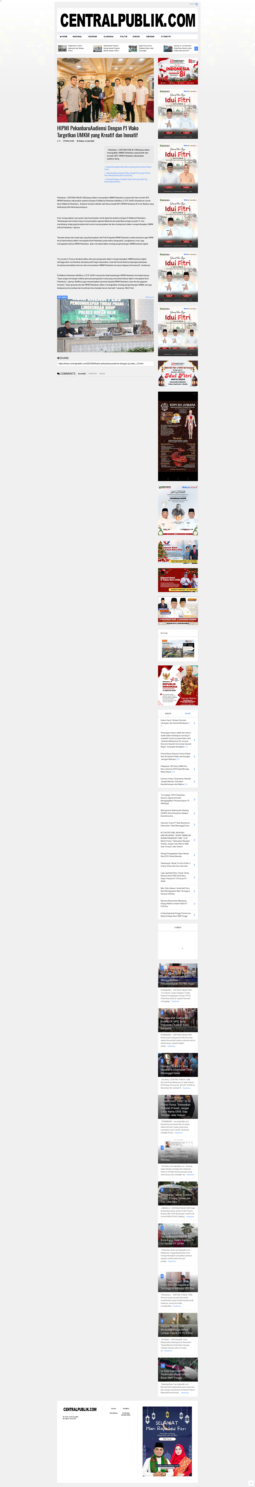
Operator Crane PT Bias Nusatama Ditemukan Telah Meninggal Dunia (176, 1070)
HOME (64, 37)
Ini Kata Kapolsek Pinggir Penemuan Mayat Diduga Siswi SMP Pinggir (175, 1374)
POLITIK (123, 37)
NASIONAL (77, 37)
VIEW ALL (149, 297)
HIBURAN (150, 37)
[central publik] (127, 30)
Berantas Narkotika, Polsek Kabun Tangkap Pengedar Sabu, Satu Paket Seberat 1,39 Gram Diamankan (142, 46)
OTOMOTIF (166, 37)
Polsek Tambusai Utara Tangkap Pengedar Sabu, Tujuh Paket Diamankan (72, 48)
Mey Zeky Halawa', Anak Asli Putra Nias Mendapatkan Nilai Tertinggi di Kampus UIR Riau (178, 1285)
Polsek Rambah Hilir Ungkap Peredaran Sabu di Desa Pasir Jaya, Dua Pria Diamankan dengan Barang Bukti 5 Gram (105, 325)
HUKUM (136, 37)
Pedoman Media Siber (126, 1414)
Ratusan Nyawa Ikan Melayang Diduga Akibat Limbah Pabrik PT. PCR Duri (177, 1330)
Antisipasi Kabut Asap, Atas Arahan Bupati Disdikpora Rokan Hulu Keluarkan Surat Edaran (106, 47)
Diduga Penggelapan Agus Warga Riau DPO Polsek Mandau (176, 1156)
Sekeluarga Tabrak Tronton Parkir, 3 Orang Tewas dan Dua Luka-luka (176, 1198)
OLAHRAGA (108, 37)
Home (113, 1409)
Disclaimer (114, 1413)
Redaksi (126, 1409)
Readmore (105, 338)
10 (162, 1365)
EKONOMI (92, 37)
